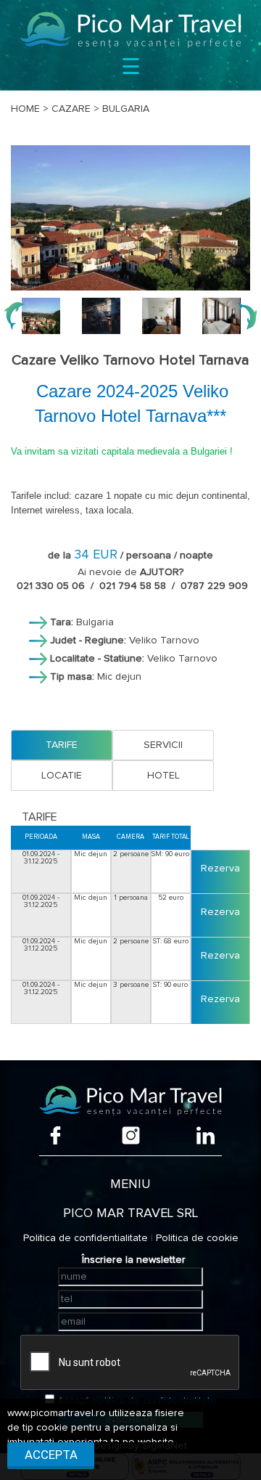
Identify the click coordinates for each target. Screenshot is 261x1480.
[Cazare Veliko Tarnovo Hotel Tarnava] (130, 217)
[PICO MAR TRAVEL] (130, 29)
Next (246, 315)
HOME (25, 109)
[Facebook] (55, 1135)
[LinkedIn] (205, 1135)
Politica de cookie (197, 1238)
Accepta (51, 1454)
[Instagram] (131, 1135)
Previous (14, 315)
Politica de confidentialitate (85, 1238)
